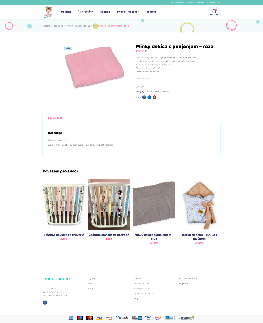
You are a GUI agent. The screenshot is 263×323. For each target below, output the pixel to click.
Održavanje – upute (143, 283)
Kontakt (137, 278)
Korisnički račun (214, 2)
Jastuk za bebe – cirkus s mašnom (199, 237)
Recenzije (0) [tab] (55, 118)
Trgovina (58, 25)
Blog (136, 298)
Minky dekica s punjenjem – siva (154, 237)
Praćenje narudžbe (188, 278)
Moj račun (183, 283)
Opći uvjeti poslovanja (144, 293)
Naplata (91, 283)
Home (47, 25)
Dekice (78, 25)
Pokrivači (87, 25)
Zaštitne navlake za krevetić (64, 235)
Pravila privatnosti (142, 288)
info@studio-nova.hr (195, 2)
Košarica (92, 288)
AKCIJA (70, 25)
